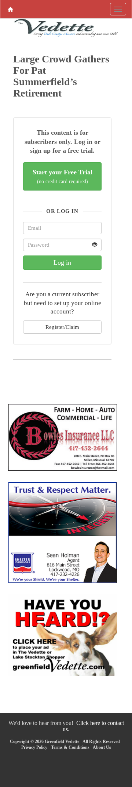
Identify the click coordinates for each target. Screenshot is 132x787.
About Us (102, 747)
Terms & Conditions (70, 747)
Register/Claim (62, 327)
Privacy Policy (34, 747)
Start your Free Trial (62, 176)
